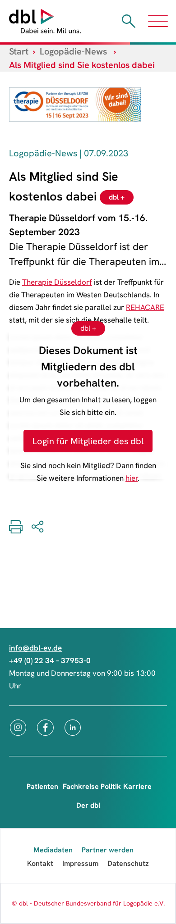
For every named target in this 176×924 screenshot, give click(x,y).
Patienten (42, 786)
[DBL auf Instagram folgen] (18, 727)
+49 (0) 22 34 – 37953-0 (50, 660)
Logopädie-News (73, 51)
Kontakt (40, 863)
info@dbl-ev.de (35, 648)
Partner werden (108, 850)
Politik (111, 786)
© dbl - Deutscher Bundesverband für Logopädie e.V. (88, 903)
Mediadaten (53, 850)
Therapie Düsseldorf (57, 282)
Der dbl (88, 805)
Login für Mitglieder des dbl (88, 441)
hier (131, 478)
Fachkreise (81, 786)
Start (18, 51)
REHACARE (145, 307)
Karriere (137, 786)
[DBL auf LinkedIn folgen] (73, 727)
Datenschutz (128, 863)
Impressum (80, 863)
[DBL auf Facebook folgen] (45, 727)
